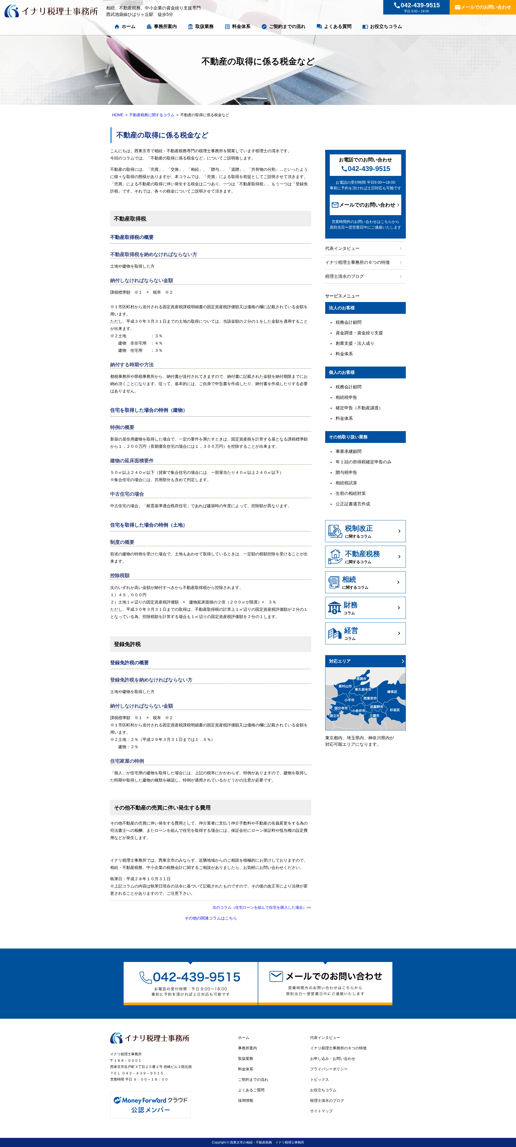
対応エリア (340, 661)
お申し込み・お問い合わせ (332, 1058)
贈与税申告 (346, 472)
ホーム (124, 27)
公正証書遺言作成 (353, 504)
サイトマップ (321, 1111)
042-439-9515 (365, 169)
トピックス (319, 1079)
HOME (117, 115)
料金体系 (237, 27)
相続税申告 (346, 397)
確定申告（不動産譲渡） (359, 408)
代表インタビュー (364, 248)
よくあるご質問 (251, 1090)
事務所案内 (161, 27)
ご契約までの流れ (283, 27)
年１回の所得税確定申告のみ (364, 462)
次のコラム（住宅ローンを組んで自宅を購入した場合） (260, 907)
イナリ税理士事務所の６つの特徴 (364, 262)
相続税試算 (346, 483)
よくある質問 (334, 27)
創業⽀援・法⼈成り (355, 343)
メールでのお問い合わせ (482, 7)
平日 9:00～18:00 (416, 7)
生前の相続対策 (351, 493)
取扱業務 (201, 27)
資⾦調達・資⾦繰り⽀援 (359, 333)
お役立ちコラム (382, 27)
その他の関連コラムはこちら (211, 918)
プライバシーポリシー (329, 1069)
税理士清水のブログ (364, 276)
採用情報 (245, 1100)
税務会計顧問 (348, 322)
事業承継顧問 (348, 451)
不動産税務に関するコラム (151, 115)
